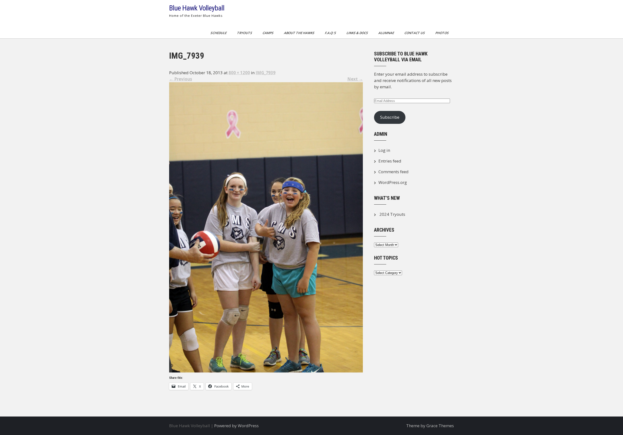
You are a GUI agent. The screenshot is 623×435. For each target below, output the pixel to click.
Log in (384, 150)
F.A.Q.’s (330, 33)
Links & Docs (357, 33)
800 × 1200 (239, 72)
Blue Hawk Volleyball (196, 8)
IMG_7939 (265, 72)
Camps (268, 33)
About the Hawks (300, 33)
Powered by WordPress (236, 425)
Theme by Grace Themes (430, 425)
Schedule (219, 33)
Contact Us (415, 33)
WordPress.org (392, 182)
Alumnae (386, 33)
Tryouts (245, 33)
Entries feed (389, 161)
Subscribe (389, 117)
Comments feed (393, 171)
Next (355, 79)
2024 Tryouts (392, 214)
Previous (180, 79)
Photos (442, 33)
